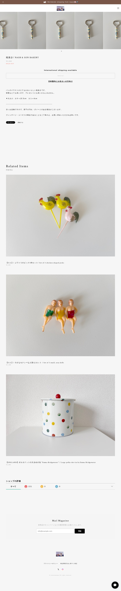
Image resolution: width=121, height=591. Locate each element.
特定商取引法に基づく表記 (68, 563)
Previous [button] (3, 30)
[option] (32, 30)
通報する (20, 122)
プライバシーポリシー (51, 563)
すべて (13, 486)
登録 (79, 531)
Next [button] (117, 30)
